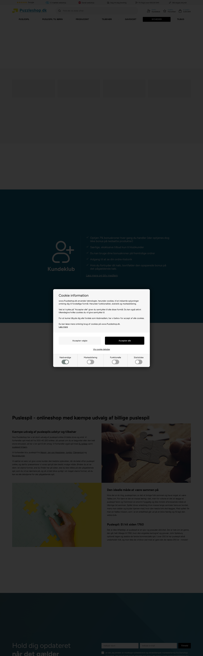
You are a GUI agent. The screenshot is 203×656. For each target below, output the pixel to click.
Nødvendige (65, 357)
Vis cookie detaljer (101, 349)
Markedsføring (90, 357)
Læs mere (63, 327)
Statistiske (138, 357)
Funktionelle (115, 357)
